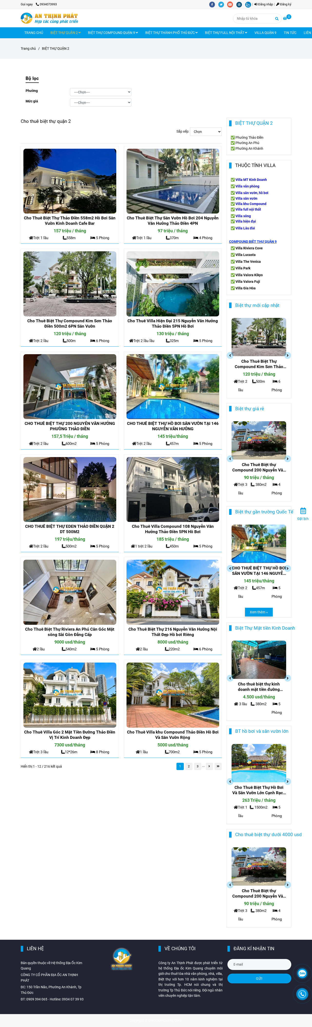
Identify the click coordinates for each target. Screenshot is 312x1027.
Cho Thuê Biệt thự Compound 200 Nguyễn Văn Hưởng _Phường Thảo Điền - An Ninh (259, 467)
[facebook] (213, 4)
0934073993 (48, 4)
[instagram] (240, 4)
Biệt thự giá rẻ (249, 408)
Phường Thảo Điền (249, 137)
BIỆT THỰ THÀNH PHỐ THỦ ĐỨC (170, 33)
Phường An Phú (247, 143)
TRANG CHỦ (33, 33)
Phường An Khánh (249, 148)
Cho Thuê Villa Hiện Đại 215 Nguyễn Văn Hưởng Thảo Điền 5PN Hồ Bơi (172, 323)
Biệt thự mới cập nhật (257, 305)
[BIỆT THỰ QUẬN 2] (49, 18)
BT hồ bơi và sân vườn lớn (261, 731)
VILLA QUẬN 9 (265, 33)
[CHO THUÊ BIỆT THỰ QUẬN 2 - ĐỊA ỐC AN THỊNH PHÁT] (69, 181)
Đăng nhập (265, 4)
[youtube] (231, 4)
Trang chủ (28, 48)
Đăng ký (285, 4)
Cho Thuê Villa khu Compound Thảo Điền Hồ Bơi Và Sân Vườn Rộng (173, 735)
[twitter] (222, 4)
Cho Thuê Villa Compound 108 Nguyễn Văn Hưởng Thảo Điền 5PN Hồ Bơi (173, 529)
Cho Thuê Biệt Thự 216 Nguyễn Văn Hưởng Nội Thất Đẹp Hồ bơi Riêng (172, 632)
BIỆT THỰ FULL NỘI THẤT (225, 33)
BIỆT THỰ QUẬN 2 (64, 33)
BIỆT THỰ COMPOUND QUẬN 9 (112, 33)
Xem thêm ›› (259, 612)
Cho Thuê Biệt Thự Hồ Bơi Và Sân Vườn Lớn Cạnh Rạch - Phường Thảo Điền (258, 790)
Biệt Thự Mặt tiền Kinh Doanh (265, 628)
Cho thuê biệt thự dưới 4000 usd (268, 834)
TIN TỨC (290, 33)
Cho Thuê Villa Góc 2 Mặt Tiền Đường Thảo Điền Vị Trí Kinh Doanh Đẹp (69, 735)
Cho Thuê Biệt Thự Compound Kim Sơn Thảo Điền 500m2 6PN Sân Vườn (69, 323)
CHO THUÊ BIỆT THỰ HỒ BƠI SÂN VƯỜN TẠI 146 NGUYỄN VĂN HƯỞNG (173, 426)
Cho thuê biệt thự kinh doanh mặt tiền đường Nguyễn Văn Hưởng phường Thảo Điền (259, 687)
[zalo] (249, 4)
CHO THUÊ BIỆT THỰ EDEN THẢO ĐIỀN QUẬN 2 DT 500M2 (69, 529)
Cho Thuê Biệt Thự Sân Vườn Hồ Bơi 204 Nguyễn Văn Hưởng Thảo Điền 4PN (173, 220)
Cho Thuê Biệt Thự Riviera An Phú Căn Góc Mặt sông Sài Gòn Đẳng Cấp (69, 632)
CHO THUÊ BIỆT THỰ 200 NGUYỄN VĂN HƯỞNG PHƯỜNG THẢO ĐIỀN (70, 426)
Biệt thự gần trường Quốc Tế (264, 512)
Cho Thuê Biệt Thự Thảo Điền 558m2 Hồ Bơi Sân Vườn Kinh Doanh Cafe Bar (70, 220)
